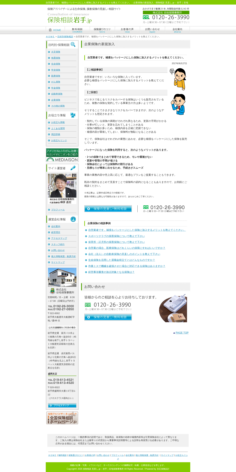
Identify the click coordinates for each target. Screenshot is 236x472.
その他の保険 (58, 106)
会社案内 (55, 226)
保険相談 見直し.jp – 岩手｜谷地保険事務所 (103, 469)
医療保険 (55, 76)
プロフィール (58, 209)
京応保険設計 (163, 469)
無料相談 (62, 455)
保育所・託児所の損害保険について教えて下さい (116, 242)
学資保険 (55, 70)
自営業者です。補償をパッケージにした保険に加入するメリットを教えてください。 (137, 230)
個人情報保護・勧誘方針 (63, 256)
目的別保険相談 (65, 36)
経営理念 (55, 232)
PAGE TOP (182, 332)
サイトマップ (58, 262)
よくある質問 (58, 128)
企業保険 (55, 100)
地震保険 (55, 58)
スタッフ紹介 (58, 244)
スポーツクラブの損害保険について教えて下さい (116, 236)
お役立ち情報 (58, 122)
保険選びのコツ (75, 455)
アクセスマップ (59, 238)
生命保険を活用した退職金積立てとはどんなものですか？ (121, 260)
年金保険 (55, 88)
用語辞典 (55, 134)
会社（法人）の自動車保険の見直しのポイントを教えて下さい (124, 254)
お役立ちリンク (59, 140)
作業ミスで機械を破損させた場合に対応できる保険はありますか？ (126, 266)
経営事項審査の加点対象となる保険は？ (111, 272)
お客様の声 (90, 455)
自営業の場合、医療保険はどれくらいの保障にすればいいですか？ (126, 248)
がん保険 (55, 81)
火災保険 (55, 52)
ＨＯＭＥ (50, 36)
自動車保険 (56, 94)
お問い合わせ (58, 250)
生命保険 (55, 64)
